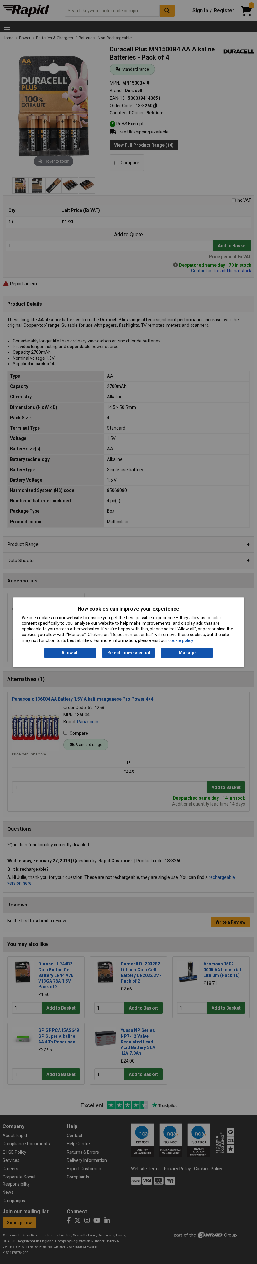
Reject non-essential (128, 652)
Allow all (70, 652)
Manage (187, 652)
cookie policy (180, 640)
